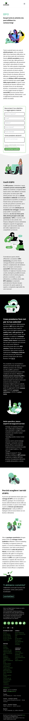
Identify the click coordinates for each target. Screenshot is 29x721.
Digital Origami (7, 652)
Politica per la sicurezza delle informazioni (7, 679)
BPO (4, 655)
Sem (16, 636)
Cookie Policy (7, 665)
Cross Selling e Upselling (19, 654)
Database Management (6, 658)
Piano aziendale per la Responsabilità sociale (7, 674)
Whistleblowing (7, 671)
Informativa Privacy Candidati (8, 667)
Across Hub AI (7, 637)
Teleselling (18, 652)
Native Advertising (20, 634)
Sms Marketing (19, 641)
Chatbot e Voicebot (17, 643)
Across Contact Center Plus (7, 639)
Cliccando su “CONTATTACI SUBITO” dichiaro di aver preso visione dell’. (14, 146)
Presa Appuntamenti (19, 659)
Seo (16, 637)
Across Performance (6, 633)
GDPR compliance (8, 660)
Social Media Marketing (18, 639)
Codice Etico (6, 669)
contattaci (9, 596)
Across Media (7, 636)
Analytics (5, 656)
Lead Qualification (20, 657)
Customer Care (19, 656)
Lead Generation (7, 653)
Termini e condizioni (6, 683)
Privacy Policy (7, 663)
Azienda (5, 647)
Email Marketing (19, 633)
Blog (4, 662)
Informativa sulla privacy (12, 146)
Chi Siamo (6, 649)
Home (4, 646)
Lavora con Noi (7, 650)
